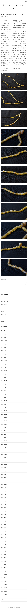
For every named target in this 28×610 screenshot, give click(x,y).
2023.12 (4, 440)
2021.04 (3, 547)
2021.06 (3, 541)
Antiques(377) (3, 279)
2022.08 (3, 494)
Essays (2, 311)
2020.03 (4, 591)
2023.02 (3, 474)
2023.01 (3, 477)
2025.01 (3, 397)
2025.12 (4, 360)
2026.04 (3, 347)
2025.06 (4, 380)
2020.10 (3, 567)
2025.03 (3, 390)
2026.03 (3, 350)
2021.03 (3, 551)
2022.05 (3, 504)
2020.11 (3, 564)
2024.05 (4, 424)
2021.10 (3, 527)
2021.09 (3, 531)
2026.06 (4, 340)
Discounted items (4, 298)
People (2, 308)
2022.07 (3, 497)
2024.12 (4, 400)
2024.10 (3, 407)
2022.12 (3, 480)
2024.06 (4, 420)
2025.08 (4, 374)
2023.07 (3, 457)
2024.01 (4, 437)
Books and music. (5, 301)
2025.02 (3, 394)
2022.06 (3, 501)
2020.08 (4, 574)
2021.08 (3, 534)
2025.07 (3, 377)
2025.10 (4, 367)
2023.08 (4, 454)
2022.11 (4, 484)
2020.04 (4, 587)
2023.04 (3, 467)
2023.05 (4, 464)
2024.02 (3, 434)
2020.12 (3, 561)
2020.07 (3, 577)
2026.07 (3, 337)
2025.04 (3, 387)
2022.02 (3, 514)
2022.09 (3, 491)
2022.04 (3, 507)
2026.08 (4, 334)
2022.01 (3, 517)
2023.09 (4, 450)
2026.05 (3, 344)
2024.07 (4, 417)
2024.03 (3, 430)
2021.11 (3, 524)
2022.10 (3, 487)
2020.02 (4, 594)
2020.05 (4, 584)
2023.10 (3, 447)
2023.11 (4, 444)
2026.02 (3, 354)
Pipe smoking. (4, 304)
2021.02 (3, 554)
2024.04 (3, 427)
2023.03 (3, 471)
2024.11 (3, 404)
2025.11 (4, 364)
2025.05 (3, 384)
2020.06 (4, 581)
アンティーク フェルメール (14, 7)
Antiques (3, 318)
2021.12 (4, 521)
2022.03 (3, 511)
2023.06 (3, 460)
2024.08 (4, 414)
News (2, 321)
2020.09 (3, 571)
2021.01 (3, 557)
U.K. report (3, 314)
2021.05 (3, 544)
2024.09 (4, 410)
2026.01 (3, 357)
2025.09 (4, 370)
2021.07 (3, 537)
